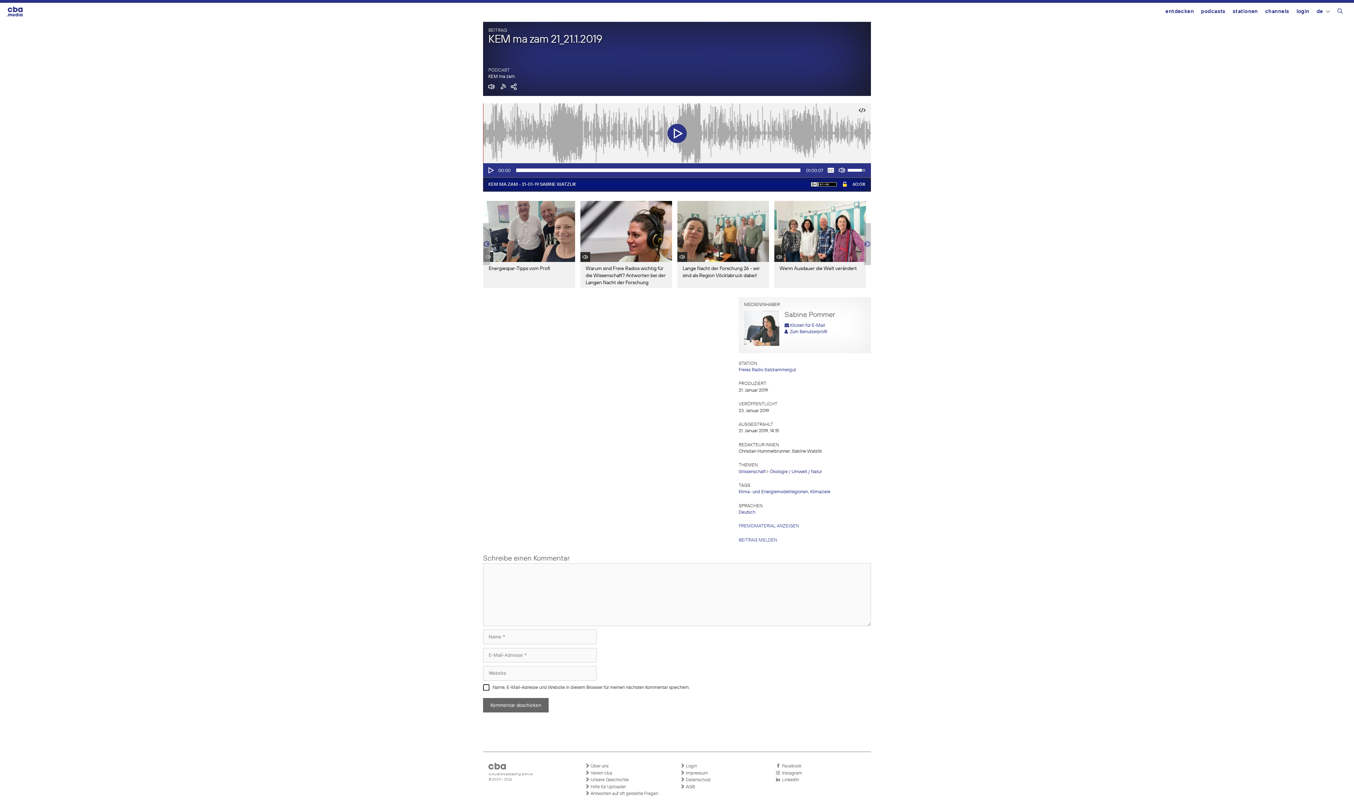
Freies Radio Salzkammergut (767, 370)
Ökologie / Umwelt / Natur (796, 472)
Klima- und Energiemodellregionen (773, 492)
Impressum (696, 773)
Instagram (791, 773)
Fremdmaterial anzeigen (769, 526)
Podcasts (1213, 11)
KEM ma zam (501, 76)
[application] (677, 170)
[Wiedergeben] (490, 170)
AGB (690, 787)
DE (1320, 11)
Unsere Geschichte (609, 780)
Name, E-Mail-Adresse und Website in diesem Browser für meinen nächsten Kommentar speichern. (591, 687)
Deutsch (747, 512)
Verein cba (601, 773)
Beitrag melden (758, 540)
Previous (486, 244)
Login (1303, 11)
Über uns (599, 766)
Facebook (790, 766)
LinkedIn (789, 780)
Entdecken (1179, 11)
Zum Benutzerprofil (807, 332)
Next (867, 244)
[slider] (658, 170)
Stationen (1245, 11)
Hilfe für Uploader (608, 787)
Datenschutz (698, 780)
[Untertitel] (830, 170)
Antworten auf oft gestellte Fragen (624, 793)
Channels (1277, 11)
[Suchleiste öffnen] (1340, 12)
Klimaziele (820, 492)
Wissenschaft (752, 472)
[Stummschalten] (842, 170)
